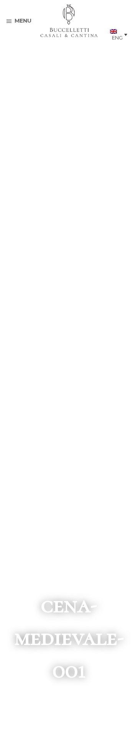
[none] (118, 34)
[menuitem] (118, 34)
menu (23, 20)
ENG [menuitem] (117, 38)
